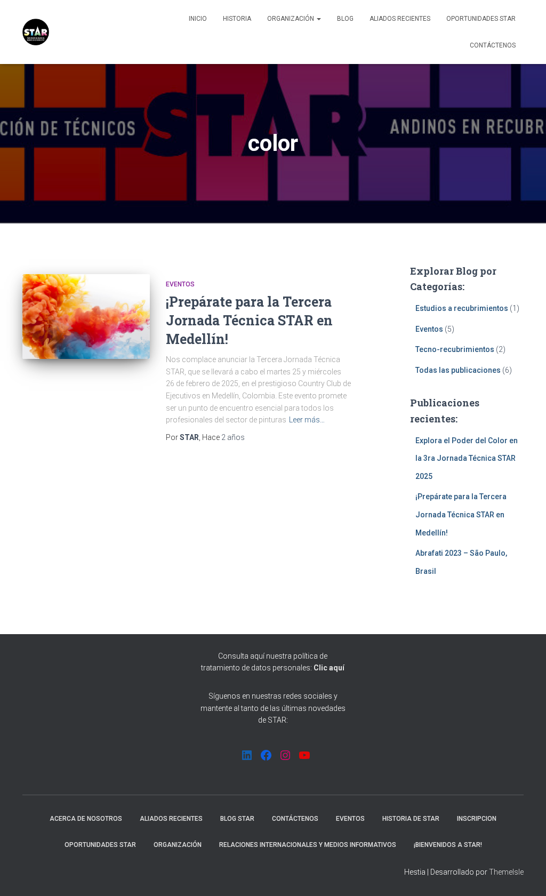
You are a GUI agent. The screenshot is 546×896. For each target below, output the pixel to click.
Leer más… (307, 419)
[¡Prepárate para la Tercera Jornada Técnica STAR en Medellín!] (86, 316)
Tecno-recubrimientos (454, 349)
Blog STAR (237, 818)
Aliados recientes (400, 18)
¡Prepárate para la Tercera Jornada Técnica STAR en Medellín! (249, 320)
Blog (345, 18)
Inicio (198, 18)
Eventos (180, 284)
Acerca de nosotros (86, 818)
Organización (291, 18)
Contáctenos (493, 45)
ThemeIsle (506, 872)
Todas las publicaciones (458, 370)
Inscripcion (476, 818)
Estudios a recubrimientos (461, 308)
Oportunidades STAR (481, 18)
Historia (237, 18)
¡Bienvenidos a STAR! (448, 845)
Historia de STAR (410, 818)
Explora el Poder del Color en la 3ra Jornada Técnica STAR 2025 (466, 458)
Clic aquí (329, 667)
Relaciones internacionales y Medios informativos (307, 845)
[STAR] (35, 32)
